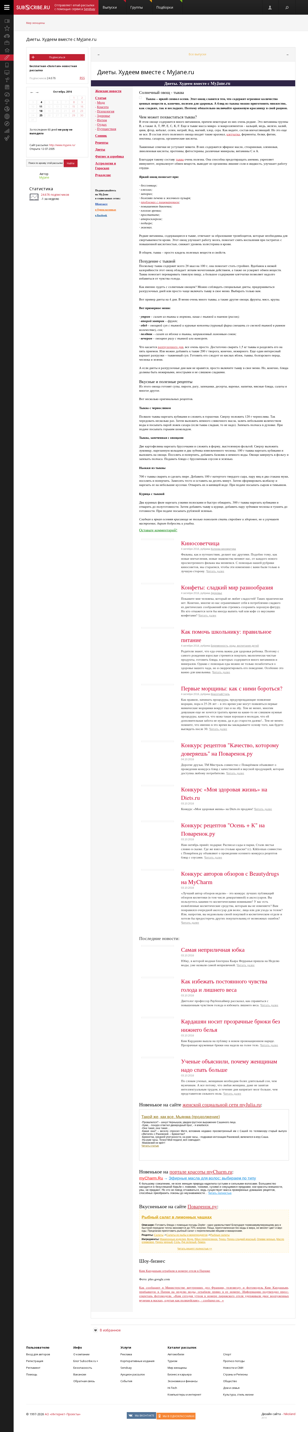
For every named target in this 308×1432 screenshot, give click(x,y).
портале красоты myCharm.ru (201, 1171)
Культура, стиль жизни (238, 1394)
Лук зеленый (188, 1242)
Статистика (41, 189)
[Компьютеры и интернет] (7, 72)
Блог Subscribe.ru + (86, 1361)
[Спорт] (7, 109)
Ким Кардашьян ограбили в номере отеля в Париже (174, 1271)
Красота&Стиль (220, 694)
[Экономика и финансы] (7, 131)
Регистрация (34, 1361)
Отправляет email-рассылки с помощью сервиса (74, 7)
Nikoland (289, 1414)
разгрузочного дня (170, 347)
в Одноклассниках (105, 209)
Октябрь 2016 (62, 91)
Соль (177, 1242)
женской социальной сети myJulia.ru (221, 1104)
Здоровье (103, 115)
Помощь (31, 1374)
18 (40, 111)
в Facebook (101, 215)
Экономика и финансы (183, 1381)
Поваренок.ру (202, 1206)
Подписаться (57, 57)
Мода (101, 102)
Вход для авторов (38, 1354)
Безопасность (82, 1368)
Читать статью (150, 1145)
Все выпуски (197, 54)
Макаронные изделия (173, 1239)
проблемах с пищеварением (160, 202)
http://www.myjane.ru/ (62, 145)
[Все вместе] (7, 21)
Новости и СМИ (233, 1368)
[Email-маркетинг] (7, 138)
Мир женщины (35, 23)
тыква (180, 159)
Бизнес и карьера (180, 1374)
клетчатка (233, 134)
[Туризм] (7, 123)
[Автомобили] (7, 35)
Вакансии (79, 1374)
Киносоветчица (200, 543)
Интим (102, 120)
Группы (136, 7)
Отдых (102, 124)
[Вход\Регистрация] (270, 7)
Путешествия (106, 129)
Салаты (158, 1235)
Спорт (227, 1354)
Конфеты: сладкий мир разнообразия (227, 587)
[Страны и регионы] (7, 116)
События (126, 1381)
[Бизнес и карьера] (7, 43)
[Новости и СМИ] (7, 87)
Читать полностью (220, 1193)
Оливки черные (266, 1239)
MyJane (44, 177)
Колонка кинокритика (223, 549)
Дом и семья (231, 1388)
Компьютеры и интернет (184, 1394)
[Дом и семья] (7, 50)
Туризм (172, 1361)
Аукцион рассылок (132, 1374)
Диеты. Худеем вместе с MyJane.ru (61, 39)
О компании (81, 1354)
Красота (103, 107)
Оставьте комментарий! (158, 529)
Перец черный (164, 1242)
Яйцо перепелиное (205, 1239)
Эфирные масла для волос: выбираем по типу (212, 1178)
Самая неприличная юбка (213, 949)
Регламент (33, 1368)
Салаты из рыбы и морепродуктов (186, 1235)
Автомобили (176, 1354)
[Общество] (7, 94)
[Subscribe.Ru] (33, 7)
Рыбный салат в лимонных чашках (177, 1217)
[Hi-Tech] (7, 65)
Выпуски (110, 7)
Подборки (164, 7)
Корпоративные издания (137, 1361)
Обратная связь (84, 1381)
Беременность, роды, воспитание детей (235, 645)
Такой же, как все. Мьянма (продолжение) (180, 1117)
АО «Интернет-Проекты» (62, 1414)
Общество (230, 1381)
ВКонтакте (101, 204)
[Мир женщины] (7, 57)
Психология (105, 111)
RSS (82, 78)
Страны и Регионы (235, 1374)
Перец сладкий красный (241, 1239)
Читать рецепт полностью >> (194, 1248)
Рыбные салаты (220, 1235)
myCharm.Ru (151, 1178)
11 (40, 106)
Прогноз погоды (234, 1361)
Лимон (201, 1242)
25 (40, 115)
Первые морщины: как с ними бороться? (231, 688)
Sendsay (126, 1368)
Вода (190, 1239)
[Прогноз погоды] (7, 101)
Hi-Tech (172, 1388)
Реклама (126, 1354)
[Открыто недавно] (7, 28)
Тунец (222, 1239)
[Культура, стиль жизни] (7, 79)
